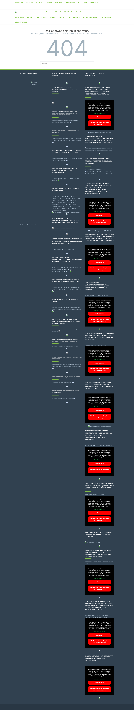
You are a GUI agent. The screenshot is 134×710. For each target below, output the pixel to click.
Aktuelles (30, 17)
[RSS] (120, 7)
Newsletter (59, 2)
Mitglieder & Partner (90, 17)
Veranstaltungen (21, 22)
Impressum (19, 2)
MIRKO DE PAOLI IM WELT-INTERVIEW (62, 383)
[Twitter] (105, 7)
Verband (53, 17)
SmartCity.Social (72, 2)
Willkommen (19, 17)
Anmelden (94, 2)
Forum (85, 2)
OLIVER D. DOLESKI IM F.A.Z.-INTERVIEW (63, 398)
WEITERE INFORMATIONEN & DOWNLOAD (63, 249)
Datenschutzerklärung (34, 2)
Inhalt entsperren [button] (99, 117)
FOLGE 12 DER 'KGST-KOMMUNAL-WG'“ (95, 169)
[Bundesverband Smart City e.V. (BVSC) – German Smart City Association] (67, 12)
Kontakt (49, 2)
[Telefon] (98, 7)
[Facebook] (101, 7)
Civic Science (42, 17)
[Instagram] (112, 7)
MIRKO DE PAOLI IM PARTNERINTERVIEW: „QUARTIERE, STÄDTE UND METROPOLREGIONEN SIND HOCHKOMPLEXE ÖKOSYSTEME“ (66, 269)
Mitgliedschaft (107, 17)
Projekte (62, 17)
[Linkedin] (116, 7)
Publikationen (74, 17)
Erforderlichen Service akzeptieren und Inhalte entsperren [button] (99, 123)
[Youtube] (109, 7)
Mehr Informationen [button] (99, 113)
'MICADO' (62, 206)
